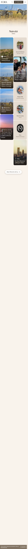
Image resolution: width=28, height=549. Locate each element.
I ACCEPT (23, 547)
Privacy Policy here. (4, 547)
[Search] (12, 2)
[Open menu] (25, 2)
